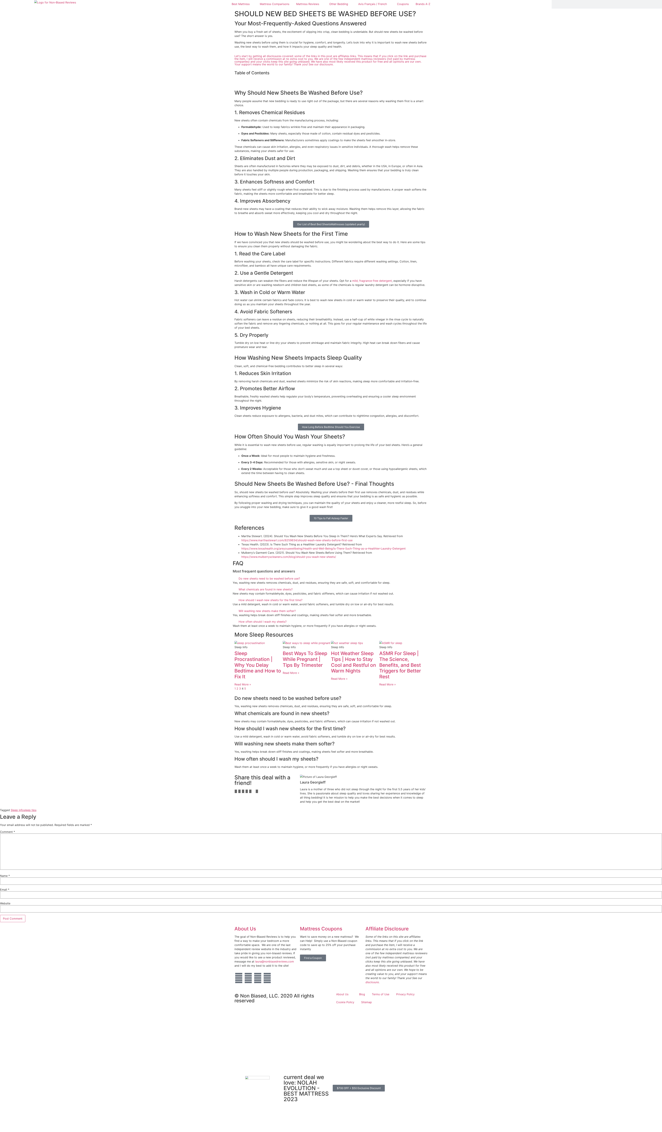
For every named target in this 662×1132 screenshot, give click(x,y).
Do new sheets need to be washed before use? (269, 578)
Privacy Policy (405, 994)
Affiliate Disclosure (387, 929)
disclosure (372, 982)
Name (5, 875)
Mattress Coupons (321, 929)
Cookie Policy (345, 1002)
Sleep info (17, 810)
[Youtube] (257, 978)
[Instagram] (267, 978)
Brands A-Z (423, 4)
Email (4, 889)
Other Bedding (338, 4)
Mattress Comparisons (274, 4)
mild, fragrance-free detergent (372, 280)
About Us (245, 929)
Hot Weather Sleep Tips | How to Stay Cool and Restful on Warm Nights (353, 662)
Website (5, 903)
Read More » (242, 684)
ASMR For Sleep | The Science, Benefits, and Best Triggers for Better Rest (400, 664)
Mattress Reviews (307, 4)
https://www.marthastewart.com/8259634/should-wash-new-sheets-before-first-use (297, 540)
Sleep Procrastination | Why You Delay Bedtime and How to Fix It (257, 664)
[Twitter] (238, 978)
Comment (7, 831)
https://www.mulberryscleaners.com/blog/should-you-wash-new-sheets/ (288, 556)
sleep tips (30, 810)
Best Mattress (241, 4)
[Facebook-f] (248, 978)
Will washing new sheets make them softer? (267, 611)
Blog (362, 994)
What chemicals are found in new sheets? (266, 589)
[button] (331, 80)
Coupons (403, 4)
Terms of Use (380, 994)
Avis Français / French (372, 4)
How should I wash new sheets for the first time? (270, 600)
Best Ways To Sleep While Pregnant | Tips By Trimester (305, 659)
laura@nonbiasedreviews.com (274, 961)
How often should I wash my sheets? (263, 621)
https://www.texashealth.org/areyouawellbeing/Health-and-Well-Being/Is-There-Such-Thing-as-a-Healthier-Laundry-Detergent (323, 548)
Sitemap (366, 1002)
